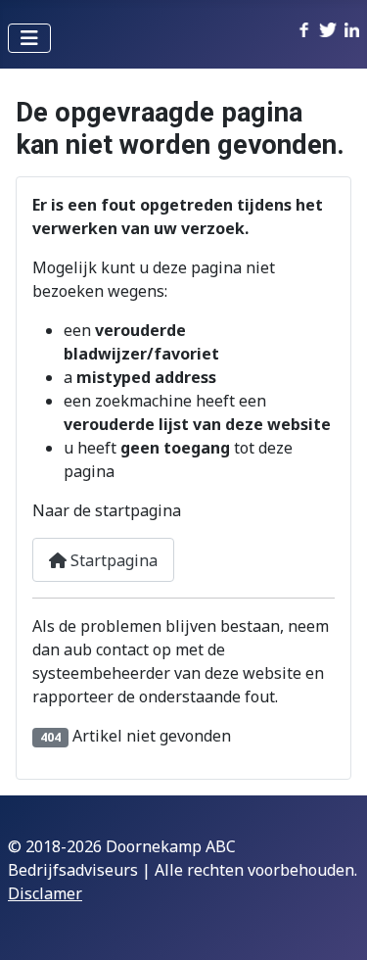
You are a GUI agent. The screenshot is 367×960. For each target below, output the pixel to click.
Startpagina (112, 560)
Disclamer (45, 893)
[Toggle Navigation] (29, 38)
